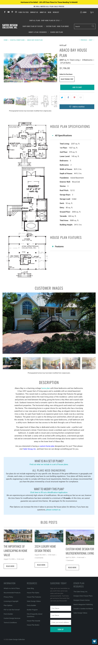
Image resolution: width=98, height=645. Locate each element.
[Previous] (5, 68)
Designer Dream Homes (82, 600)
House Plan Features (34, 597)
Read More (10, 566)
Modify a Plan (33, 32)
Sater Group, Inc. (29, 449)
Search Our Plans (56, 32)
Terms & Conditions (10, 622)
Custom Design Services (12, 618)
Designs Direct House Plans (83, 596)
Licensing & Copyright (11, 601)
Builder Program (32, 610)
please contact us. (53, 510)
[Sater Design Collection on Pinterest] (12, 12)
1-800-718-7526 (23, 12)
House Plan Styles (33, 593)
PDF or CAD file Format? (12, 610)
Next (91, 40)
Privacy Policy (8, 597)
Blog (49, 12)
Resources (43, 32)
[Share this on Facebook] (68, 97)
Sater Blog (30, 588)
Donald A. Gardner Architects (83, 609)
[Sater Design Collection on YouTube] (8, 12)
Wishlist (56, 12)
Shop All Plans (34, 20)
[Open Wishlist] (94, 641)
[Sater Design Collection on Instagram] (16, 12)
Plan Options (8, 605)
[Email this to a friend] (80, 97)
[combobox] (85, 26)
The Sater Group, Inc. (81, 591)
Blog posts (49, 522)
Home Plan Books (63, 26)
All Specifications (63, 135)
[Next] (55, 68)
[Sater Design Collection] (9, 26)
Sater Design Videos (34, 601)
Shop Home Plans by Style (50, 20)
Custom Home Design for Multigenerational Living (80, 551)
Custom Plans (51, 26)
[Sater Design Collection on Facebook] (5, 12)
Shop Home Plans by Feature (33, 26)
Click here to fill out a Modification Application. (49, 490)
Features (59, 246)
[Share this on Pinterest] (74, 97)
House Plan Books (33, 625)
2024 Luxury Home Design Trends (45, 548)
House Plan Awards (33, 621)
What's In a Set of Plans (12, 588)
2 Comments (39, 558)
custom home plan (46, 446)
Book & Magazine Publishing (83, 604)
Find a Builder (31, 605)
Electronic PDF (67, 79)
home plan (45, 388)
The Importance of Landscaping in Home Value (15, 550)
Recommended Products (12, 593)
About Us (43, 12)
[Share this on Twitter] (62, 97)
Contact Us (34, 12)
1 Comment (70, 560)
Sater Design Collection (17, 639)
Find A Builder (8, 614)
